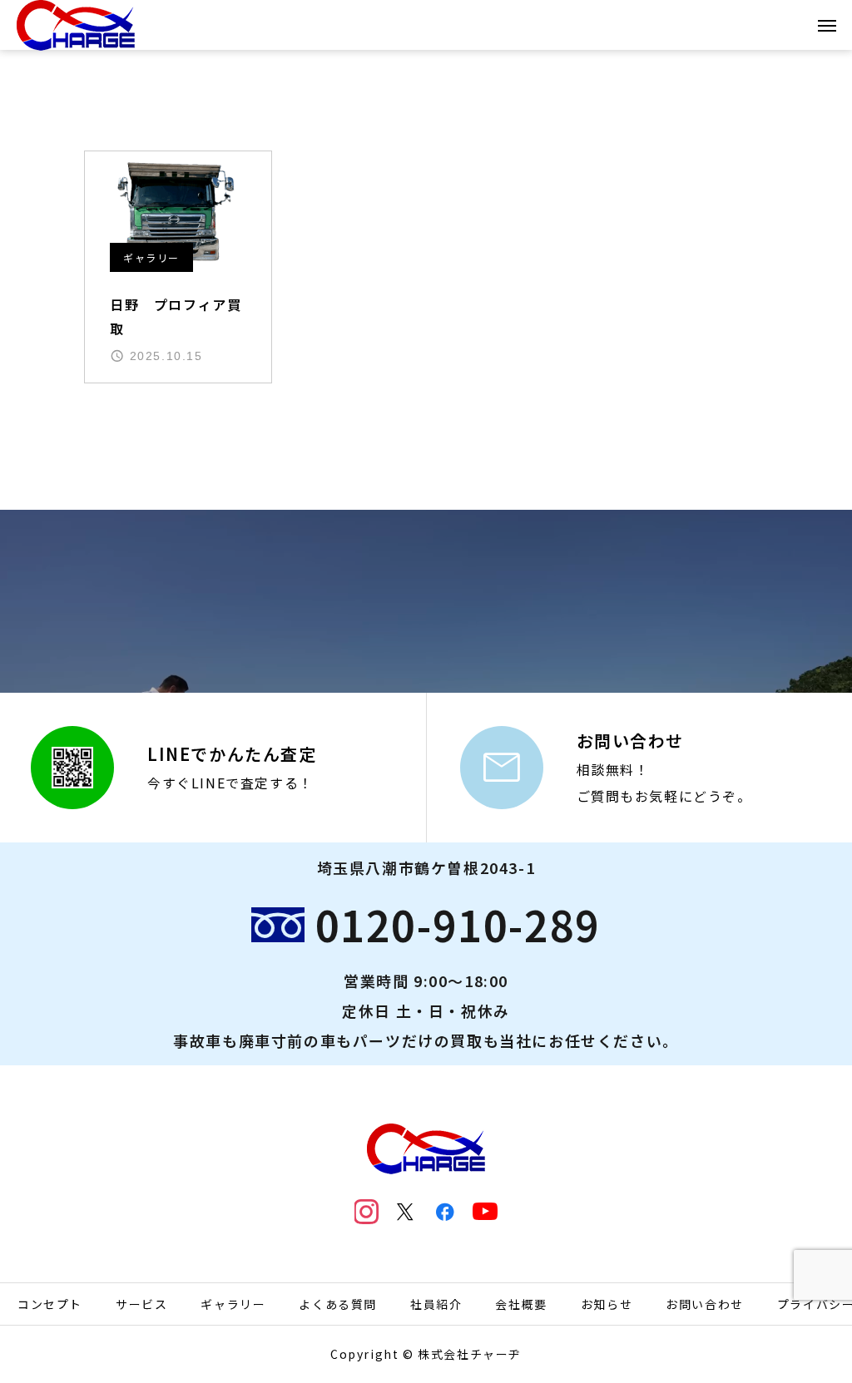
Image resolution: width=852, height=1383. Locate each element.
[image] (178, 211)
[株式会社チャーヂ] (76, 25)
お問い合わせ (705, 1304)
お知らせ (606, 1304)
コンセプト (49, 1304)
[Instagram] (366, 1211)
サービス (141, 1304)
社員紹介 (436, 1304)
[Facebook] (445, 1211)
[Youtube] (485, 1211)
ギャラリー (151, 257)
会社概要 (521, 1304)
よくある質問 (338, 1304)
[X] (406, 1211)
